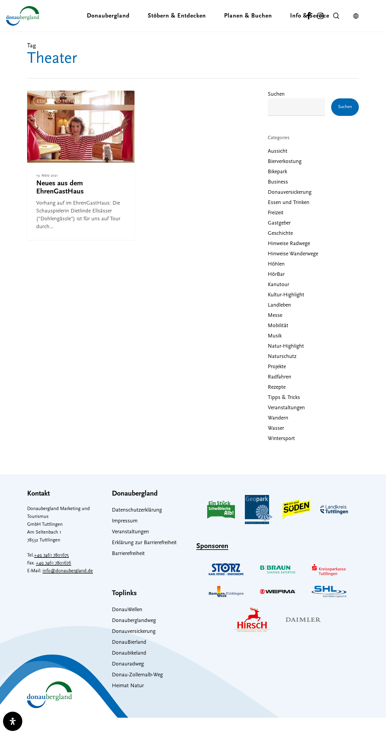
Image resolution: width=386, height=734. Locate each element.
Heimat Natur (128, 686)
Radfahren (279, 377)
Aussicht (277, 151)
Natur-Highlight (286, 346)
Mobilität (278, 326)
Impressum (125, 521)
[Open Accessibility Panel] (12, 721)
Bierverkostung (285, 161)
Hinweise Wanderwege (293, 254)
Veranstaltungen (286, 408)
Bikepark (277, 172)
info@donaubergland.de (68, 571)
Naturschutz (282, 356)
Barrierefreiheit (128, 554)
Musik (275, 336)
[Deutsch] (357, 16)
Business (278, 182)
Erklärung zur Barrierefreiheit (144, 543)
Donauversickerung (290, 192)
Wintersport (281, 439)
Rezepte (277, 387)
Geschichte (280, 233)
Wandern (278, 418)
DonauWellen (127, 610)
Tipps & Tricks (284, 398)
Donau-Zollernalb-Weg (137, 675)
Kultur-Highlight (286, 295)
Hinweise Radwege (289, 244)
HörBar (276, 274)
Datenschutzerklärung (137, 510)
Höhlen (276, 264)
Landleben (279, 305)
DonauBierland (129, 642)
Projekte (277, 367)
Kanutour (278, 285)
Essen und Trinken (59, 101)
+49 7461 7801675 (51, 555)
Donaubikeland (129, 653)
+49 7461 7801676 (53, 563)
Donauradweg (128, 664)
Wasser (276, 428)
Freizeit (275, 213)
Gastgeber (279, 223)
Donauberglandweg (134, 621)
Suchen (276, 94)
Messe (275, 315)
